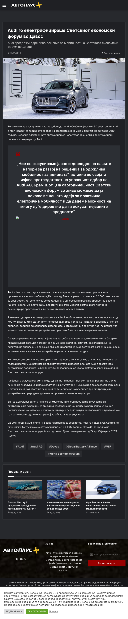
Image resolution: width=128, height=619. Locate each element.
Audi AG (37, 446)
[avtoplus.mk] (26, 5)
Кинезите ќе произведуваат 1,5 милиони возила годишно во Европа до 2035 (63, 505)
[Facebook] (17, 559)
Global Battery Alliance (82, 446)
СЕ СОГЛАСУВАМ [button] (37, 611)
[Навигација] (4, 6)
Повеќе (53, 611)
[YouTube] (21, 559)
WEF (108, 446)
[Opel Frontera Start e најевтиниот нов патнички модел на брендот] (103, 489)
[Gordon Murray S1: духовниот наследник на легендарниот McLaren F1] (25, 489)
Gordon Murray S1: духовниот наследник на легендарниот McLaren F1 (22, 505)
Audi (21, 446)
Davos (55, 446)
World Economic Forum (64, 453)
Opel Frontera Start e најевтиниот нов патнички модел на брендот (101, 505)
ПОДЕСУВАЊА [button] (14, 611)
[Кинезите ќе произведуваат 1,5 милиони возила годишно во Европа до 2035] (64, 489)
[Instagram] (25, 559)
